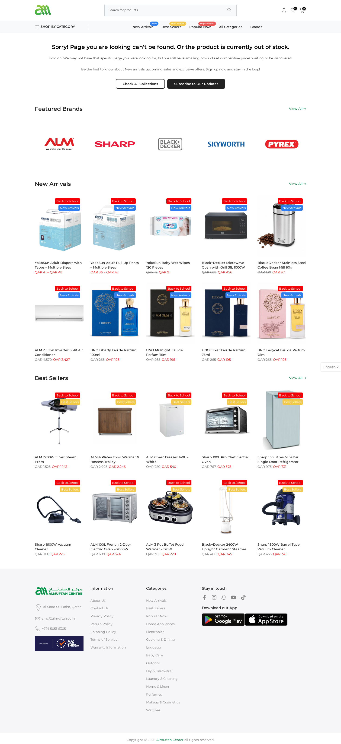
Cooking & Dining (160, 639)
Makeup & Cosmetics (163, 702)
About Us (98, 600)
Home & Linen (157, 686)
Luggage (153, 647)
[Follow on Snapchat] (223, 597)
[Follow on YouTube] (233, 597)
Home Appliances (160, 624)
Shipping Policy (103, 632)
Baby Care (154, 655)
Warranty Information (108, 647)
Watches (153, 710)
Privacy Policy (101, 616)
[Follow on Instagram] (214, 597)
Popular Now (201, 26)
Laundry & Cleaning (162, 679)
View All (295, 109)
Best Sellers (173, 26)
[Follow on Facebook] (204, 597)
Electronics (155, 632)
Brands (256, 27)
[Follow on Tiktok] (243, 597)
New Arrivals (144, 26)
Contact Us (99, 608)
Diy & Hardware (158, 671)
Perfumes (154, 694)
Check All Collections (140, 84)
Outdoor (153, 663)
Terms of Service (103, 639)
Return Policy (101, 624)
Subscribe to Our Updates (196, 84)
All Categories (230, 27)
